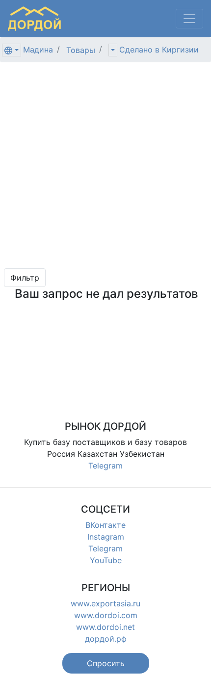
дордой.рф (106, 639)
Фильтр (24, 278)
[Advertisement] (105, 165)
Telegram (105, 465)
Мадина (38, 49)
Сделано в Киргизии (159, 49)
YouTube (106, 560)
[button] (106, 663)
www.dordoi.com (105, 615)
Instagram (105, 537)
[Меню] (189, 18)
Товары (80, 50)
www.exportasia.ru (105, 603)
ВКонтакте (105, 525)
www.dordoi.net (105, 627)
